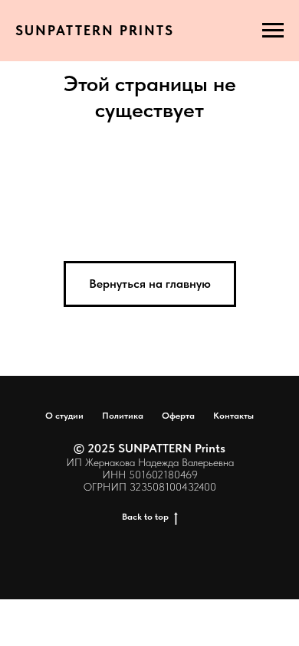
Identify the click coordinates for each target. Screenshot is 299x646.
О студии (64, 415)
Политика (122, 415)
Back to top (145, 516)
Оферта (178, 415)
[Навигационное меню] (273, 30)
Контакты (233, 415)
